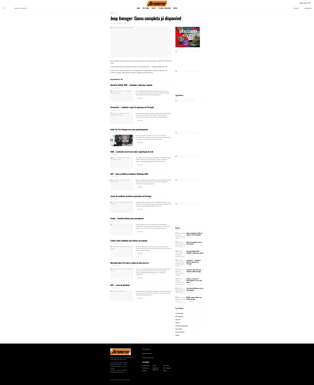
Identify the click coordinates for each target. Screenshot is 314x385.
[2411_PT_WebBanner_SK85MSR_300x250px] (187, 189)
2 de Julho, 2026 (115, 199)
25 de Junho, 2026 (115, 243)
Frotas (154, 8)
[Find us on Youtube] (7, 8)
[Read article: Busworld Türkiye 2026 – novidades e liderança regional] (121, 96)
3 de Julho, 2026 (115, 177)
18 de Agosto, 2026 (115, 110)
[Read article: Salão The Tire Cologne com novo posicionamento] (121, 140)
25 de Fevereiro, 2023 (115, 23)
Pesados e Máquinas (164, 8)
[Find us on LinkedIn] (10, 8)
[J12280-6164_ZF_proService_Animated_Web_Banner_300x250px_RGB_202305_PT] (187, 165)
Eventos (296, 8)
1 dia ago (189, 237)
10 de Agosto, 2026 (115, 132)
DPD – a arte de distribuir (120, 285)
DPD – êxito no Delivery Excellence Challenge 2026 (129, 173)
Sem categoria (179, 332)
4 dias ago (189, 266)
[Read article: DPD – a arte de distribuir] (121, 296)
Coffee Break (179, 313)
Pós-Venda (146, 8)
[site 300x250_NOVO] (187, 142)
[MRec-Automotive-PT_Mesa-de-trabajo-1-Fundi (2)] (187, 80)
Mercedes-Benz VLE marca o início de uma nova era (129, 262)
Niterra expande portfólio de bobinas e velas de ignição (194, 234)
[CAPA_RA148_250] (185, 114)
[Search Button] (288, 8)
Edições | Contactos (20, 8)
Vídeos (175, 8)
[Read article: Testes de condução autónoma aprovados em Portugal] (121, 207)
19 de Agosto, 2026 (115, 88)
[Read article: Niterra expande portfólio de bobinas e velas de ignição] (180, 235)
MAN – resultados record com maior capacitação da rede (131, 151)
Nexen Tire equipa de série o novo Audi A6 (194, 243)
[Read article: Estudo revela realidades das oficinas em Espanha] (121, 251)
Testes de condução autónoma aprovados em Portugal (130, 196)
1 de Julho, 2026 (115, 221)
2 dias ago (189, 246)
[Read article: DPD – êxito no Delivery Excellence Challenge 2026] (121, 185)
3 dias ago (189, 255)
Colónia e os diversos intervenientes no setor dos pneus (194, 280)
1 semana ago (190, 284)
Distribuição (307, 8)
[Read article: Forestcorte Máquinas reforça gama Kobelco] (180, 290)
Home (138, 8)
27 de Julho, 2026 (115, 154)
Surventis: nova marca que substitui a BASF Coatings (193, 270)
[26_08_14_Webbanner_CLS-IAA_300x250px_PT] (187, 37)
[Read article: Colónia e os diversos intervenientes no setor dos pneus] (180, 281)
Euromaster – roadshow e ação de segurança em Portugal (132, 107)
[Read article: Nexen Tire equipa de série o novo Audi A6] (180, 244)
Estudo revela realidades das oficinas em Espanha (128, 240)
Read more (140, 98)
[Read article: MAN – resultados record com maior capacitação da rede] (121, 162)
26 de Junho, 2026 (115, 288)
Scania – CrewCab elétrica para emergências (127, 218)
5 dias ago (189, 273)
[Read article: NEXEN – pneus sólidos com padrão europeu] (180, 300)
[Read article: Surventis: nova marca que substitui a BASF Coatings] (180, 272)
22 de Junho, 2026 (115, 266)
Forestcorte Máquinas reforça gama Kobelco (194, 289)
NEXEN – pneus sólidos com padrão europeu (193, 298)
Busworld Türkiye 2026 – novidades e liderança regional (131, 84)
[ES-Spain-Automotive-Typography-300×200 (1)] (187, 59)
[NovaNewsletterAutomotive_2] (187, 213)
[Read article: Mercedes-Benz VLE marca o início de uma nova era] (121, 274)
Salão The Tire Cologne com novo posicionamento (129, 129)
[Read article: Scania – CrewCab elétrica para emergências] (121, 229)
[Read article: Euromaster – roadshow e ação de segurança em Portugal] (121, 118)
